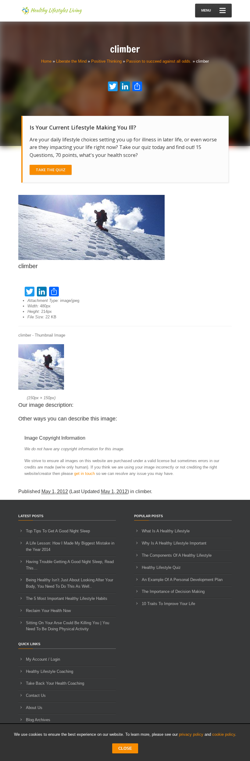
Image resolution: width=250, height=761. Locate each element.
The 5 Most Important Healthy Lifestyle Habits (66, 598)
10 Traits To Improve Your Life (168, 603)
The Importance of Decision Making (173, 591)
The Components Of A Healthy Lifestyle (177, 555)
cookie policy (223, 734)
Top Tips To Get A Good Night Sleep (58, 531)
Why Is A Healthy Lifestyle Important (174, 543)
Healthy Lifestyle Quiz (161, 567)
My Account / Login (43, 659)
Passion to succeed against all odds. (158, 61)
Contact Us (36, 695)
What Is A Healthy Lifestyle (166, 531)
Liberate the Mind (71, 61)
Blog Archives (38, 720)
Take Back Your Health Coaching (55, 683)
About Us (34, 707)
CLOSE (125, 748)
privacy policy (191, 734)
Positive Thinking (106, 61)
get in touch (84, 473)
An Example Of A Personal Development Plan (182, 579)
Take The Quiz (51, 169)
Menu (206, 10)
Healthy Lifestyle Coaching (49, 671)
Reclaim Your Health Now (48, 610)
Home (46, 61)
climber (143, 491)
